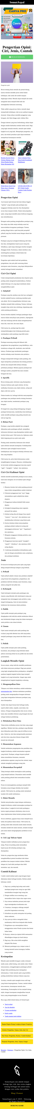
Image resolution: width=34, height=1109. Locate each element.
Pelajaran (10, 1050)
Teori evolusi (8, 1004)
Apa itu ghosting (10, 1007)
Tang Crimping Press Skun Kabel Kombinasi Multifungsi (25, 160)
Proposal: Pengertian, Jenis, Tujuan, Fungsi (15, 1041)
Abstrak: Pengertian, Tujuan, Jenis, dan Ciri (15, 1030)
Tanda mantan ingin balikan (13, 1016)
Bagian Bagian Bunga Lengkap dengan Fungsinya (17, 1024)
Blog (13, 1093)
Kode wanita (8, 1013)
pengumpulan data (6, 691)
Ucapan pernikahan (10, 1010)
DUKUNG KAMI (17, 1106)
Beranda (3, 1050)
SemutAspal (17, 2)
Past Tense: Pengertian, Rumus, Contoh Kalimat (16, 1036)
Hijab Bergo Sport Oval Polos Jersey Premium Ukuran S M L (8, 188)
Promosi (20, 1093)
